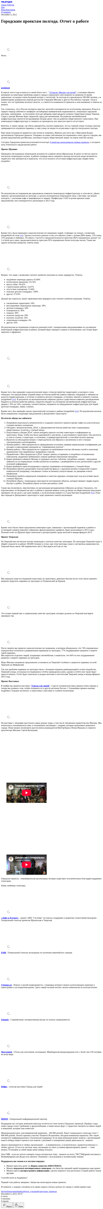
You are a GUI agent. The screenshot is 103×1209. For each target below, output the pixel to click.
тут (21, 235)
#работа (20, 1191)
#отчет (4, 1191)
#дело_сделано (30, 1191)
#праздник (12, 1191)
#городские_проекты (47, 1191)
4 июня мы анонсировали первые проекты (69, 142)
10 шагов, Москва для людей (62, 92)
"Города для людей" (40, 686)
